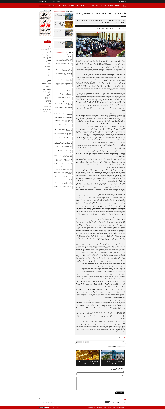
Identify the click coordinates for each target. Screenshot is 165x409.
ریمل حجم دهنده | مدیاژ (46, 108)
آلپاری (50, 94)
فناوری (87, 5)
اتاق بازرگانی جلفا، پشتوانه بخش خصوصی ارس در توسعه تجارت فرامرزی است (63, 121)
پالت (50, 103)
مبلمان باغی (48, 74)
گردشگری (92, 5)
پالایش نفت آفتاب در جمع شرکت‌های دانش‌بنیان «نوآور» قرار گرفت (59, 15)
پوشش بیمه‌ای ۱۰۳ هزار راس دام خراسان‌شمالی (63, 169)
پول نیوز (99, 32)
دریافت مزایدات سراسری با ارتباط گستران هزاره (46, 50)
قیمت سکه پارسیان (47, 82)
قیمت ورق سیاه (48, 100)
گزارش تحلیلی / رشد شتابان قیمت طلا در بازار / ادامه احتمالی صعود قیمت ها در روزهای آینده (60, 23)
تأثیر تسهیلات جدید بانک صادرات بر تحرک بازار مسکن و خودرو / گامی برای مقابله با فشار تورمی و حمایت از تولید (63, 113)
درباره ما (58, 1)
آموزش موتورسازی (47, 106)
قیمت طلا (49, 55)
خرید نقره (49, 60)
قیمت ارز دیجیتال (47, 71)
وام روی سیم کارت (47, 65)
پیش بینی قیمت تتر (47, 62)
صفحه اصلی (116, 5)
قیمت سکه (49, 59)
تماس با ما (53, 1)
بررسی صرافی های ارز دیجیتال (45, 109)
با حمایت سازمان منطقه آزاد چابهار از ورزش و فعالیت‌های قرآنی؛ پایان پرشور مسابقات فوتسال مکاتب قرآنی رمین (63, 103)
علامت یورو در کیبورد (47, 57)
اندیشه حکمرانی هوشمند (46, 88)
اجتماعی (82, 5)
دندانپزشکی (48, 69)
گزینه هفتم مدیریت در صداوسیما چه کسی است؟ (63, 117)
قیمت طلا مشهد (48, 66)
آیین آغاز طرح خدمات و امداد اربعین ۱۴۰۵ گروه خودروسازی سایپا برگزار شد (59, 31)
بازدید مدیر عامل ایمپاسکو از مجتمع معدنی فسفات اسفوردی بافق (63, 89)
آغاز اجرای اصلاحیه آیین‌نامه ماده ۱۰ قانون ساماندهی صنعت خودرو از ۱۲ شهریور (65, 98)
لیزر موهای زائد (48, 48)
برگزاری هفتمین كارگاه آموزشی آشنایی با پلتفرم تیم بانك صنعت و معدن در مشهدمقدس (63, 187)
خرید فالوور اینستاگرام (46, 83)
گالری (60, 5)
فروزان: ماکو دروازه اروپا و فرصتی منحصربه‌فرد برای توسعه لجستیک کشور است (63, 155)
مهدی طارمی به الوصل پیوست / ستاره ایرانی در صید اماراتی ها (63, 108)
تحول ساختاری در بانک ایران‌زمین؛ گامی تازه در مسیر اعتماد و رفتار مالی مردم (64, 94)
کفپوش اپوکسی (47, 95)
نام (123, 371)
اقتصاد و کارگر (71, 5)
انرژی (97, 5)
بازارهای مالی (110, 5)
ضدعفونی (49, 79)
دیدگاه (122, 375)
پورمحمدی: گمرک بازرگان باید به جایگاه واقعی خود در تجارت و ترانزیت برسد (63, 134)
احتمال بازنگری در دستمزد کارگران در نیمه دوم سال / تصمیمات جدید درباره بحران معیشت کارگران (63, 142)
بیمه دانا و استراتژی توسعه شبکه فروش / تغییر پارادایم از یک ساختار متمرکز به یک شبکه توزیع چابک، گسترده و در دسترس (63, 69)
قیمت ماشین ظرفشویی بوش (45, 54)
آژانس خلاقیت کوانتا (43, 407)
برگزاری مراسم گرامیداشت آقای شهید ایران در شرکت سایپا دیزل (63, 147)
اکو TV (77, 5)
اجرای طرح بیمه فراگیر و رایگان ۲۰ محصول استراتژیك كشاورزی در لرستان (63, 173)
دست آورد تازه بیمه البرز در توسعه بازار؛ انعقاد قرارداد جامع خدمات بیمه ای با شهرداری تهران (64, 160)
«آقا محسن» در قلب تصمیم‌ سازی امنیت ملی (60, 43)
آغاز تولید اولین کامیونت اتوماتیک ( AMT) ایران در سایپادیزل (63, 151)
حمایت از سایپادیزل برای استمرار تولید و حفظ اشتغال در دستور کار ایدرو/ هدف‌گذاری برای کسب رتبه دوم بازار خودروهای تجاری (63, 75)
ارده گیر (49, 63)
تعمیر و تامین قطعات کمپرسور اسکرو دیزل (47, 90)
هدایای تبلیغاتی (48, 86)
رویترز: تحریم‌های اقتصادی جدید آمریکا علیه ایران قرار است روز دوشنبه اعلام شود (63, 183)
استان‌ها (64, 5)
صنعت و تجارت (103, 5)
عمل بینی (49, 85)
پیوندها (46, 1)
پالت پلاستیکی (48, 102)
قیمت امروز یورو (48, 92)
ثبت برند (49, 75)
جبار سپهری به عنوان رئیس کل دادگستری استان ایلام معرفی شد (63, 125)
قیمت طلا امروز (48, 98)
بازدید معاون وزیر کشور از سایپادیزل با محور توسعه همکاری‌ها (64, 79)
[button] (88, 342)
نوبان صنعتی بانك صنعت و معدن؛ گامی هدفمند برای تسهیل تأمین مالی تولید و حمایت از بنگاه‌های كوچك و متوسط (63, 178)
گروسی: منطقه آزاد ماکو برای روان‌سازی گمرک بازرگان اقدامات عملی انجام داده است (64, 138)
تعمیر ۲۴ (49, 72)
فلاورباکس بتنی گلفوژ (47, 97)
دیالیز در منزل (48, 105)
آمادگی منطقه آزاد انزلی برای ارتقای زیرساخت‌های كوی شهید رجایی (63, 130)
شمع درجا (49, 52)
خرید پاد (49, 68)
